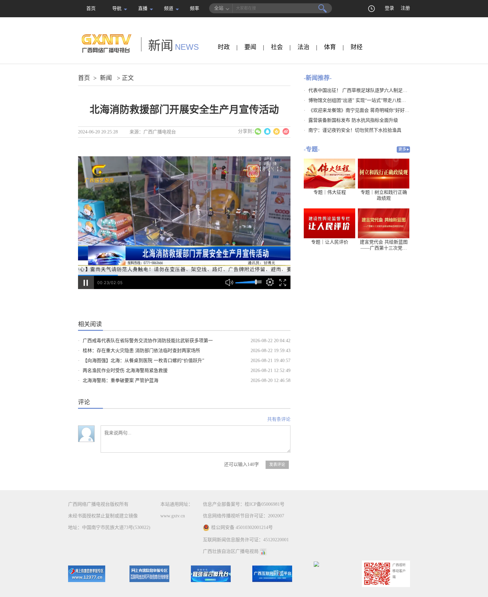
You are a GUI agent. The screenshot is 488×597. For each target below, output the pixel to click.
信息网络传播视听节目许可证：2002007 (243, 515)
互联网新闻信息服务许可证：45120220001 (246, 539)
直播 (142, 8)
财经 (357, 47)
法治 (303, 47)
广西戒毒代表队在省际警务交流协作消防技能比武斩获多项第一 (148, 340)
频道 (168, 8)
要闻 (250, 47)
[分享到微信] (258, 131)
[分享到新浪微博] (286, 131)
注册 (405, 8)
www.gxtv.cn (172, 515)
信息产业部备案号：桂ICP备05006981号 (244, 504)
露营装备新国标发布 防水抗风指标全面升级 (353, 120)
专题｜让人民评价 (329, 242)
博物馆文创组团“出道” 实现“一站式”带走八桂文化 (359, 100)
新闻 (106, 78)
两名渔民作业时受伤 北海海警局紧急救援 (125, 370)
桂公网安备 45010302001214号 (242, 527)
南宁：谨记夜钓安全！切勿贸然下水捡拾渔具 (354, 130)
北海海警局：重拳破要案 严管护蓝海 (120, 380)
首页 (91, 8)
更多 (402, 149)
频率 (194, 8)
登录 (389, 8)
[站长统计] (263, 551)
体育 (330, 47)
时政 (224, 47)
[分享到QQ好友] (267, 131)
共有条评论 (278, 419)
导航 (117, 8)
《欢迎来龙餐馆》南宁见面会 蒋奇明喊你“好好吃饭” (362, 110)
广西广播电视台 (159, 131)
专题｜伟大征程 (329, 192)
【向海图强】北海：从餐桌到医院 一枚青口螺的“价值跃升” (143, 360)
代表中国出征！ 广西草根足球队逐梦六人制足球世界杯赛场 (369, 90)
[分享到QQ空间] (276, 131)
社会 (277, 47)
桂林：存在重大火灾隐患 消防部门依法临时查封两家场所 (141, 350)
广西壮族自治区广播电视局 (231, 551)
